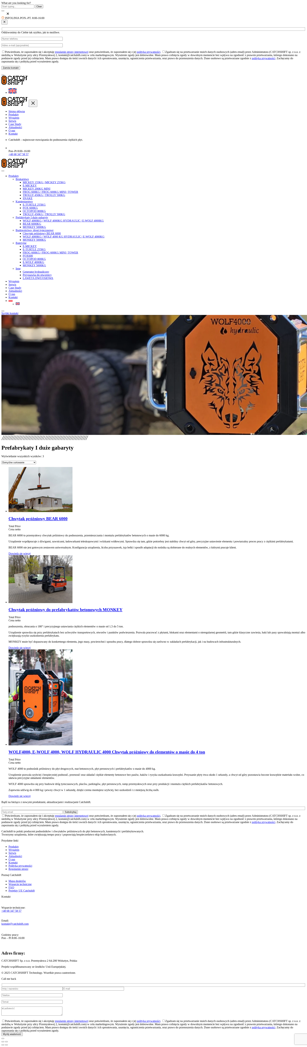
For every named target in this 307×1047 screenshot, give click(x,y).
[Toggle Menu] (2, 170)
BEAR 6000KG (32, 223)
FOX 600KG (30, 207)
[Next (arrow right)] (6, 1044)
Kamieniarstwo (24, 201)
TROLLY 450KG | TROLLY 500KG (44, 195)
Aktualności (15, 127)
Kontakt (13, 133)
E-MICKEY (30, 185)
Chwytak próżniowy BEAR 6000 (42, 233)
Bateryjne (21, 242)
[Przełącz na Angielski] (13, 92)
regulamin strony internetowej (71, 51)
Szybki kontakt (9, 313)
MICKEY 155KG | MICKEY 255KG (44, 182)
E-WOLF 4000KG (33, 262)
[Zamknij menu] (33, 103)
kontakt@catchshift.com (15, 923)
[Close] (2, 311)
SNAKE (28, 198)
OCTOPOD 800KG (34, 211)
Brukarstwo (22, 179)
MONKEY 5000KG (34, 227)
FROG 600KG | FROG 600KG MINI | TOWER (50, 191)
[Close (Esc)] (2, 1041)
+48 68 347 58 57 (19, 154)
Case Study (15, 124)
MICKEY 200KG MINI (36, 188)
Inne (18, 268)
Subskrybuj (70, 812)
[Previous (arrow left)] (2, 1044)
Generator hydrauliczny (36, 271)
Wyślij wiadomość (12, 1034)
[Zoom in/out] (6, 1041)
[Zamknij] (4, 22)
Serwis (12, 120)
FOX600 (28, 255)
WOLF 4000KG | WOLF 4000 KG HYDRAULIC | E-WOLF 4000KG (63, 236)
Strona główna (17, 111)
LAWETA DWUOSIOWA (38, 278)
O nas (12, 130)
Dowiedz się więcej (20, 553)
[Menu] (2, 75)
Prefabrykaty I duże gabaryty (32, 217)
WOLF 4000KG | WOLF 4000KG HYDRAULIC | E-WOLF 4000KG (63, 220)
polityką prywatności (148, 51)
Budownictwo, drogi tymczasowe (34, 230)
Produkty (14, 114)
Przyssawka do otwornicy (37, 274)
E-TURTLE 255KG (34, 204)
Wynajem (14, 117)
